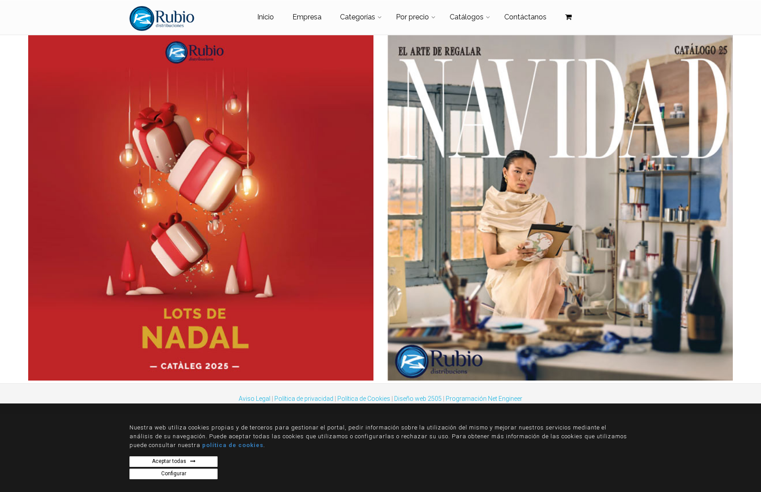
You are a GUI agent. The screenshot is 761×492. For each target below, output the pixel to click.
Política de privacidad (303, 398)
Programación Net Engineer (484, 398)
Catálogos (467, 17)
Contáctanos (525, 17)
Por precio (412, 17)
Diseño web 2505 (418, 398)
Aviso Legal (254, 398)
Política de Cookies (363, 398)
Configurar (173, 473)
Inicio (265, 17)
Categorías (357, 17)
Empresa (306, 17)
